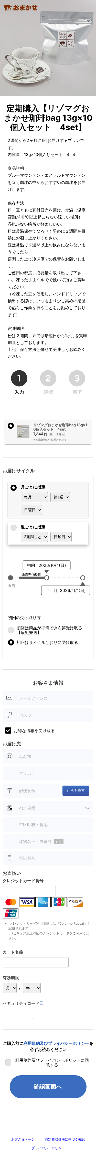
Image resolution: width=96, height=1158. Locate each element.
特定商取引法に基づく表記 (65, 1139)
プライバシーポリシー (48, 1148)
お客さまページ (23, 1139)
